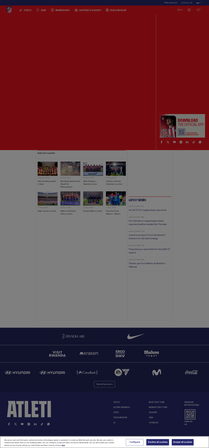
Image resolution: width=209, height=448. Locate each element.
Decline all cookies (157, 442)
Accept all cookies (182, 442)
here (63, 445)
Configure (135, 442)
